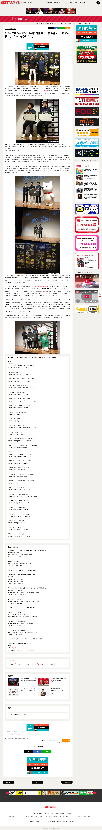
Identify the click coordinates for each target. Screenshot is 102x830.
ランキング (90, 3)
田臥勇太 (46, 91)
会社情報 (71, 821)
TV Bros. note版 (43, 816)
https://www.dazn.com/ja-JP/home (21, 648)
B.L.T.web (27, 816)
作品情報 (82, 3)
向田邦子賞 (49, 3)
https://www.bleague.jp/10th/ (40, 286)
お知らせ (32, 821)
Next (94, 793)
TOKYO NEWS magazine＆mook (15, 816)
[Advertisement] (87, 74)
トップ (33, 813)
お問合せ (65, 821)
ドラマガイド (57, 3)
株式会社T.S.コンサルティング (46, 817)
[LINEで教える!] (62, 28)
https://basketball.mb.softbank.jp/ (25, 650)
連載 (76, 3)
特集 (71, 3)
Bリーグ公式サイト (12, 711)
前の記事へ (8, 782)
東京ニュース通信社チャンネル (79, 816)
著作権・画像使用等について (54, 821)
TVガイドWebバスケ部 (10, 28)
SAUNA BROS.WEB (53, 816)
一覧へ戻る (37, 782)
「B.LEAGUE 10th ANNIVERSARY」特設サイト (19, 714)
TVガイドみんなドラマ (65, 816)
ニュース (65, 3)
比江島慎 (43, 291)
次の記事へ (67, 782)
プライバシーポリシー (41, 821)
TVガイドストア (91, 816)
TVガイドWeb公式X (59, 817)
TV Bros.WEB (34, 816)
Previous (7, 793)
